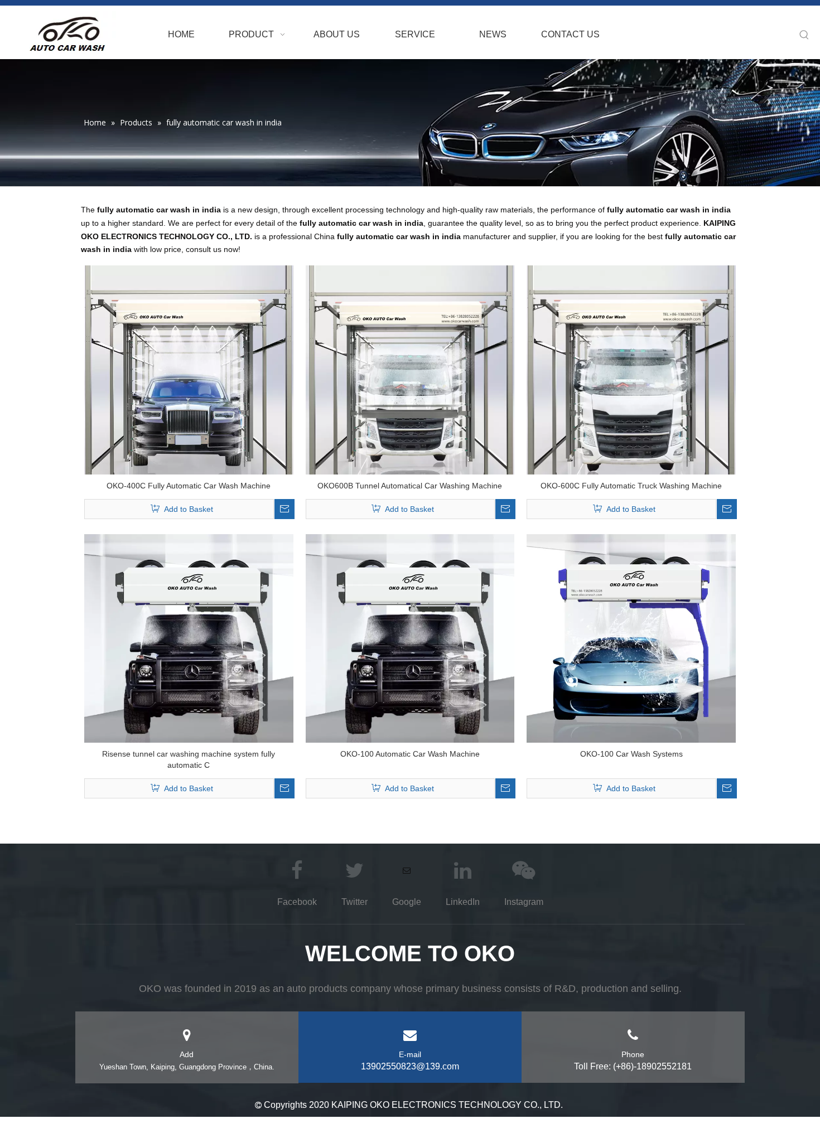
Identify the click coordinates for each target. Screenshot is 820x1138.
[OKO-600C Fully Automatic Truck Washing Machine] (631, 369)
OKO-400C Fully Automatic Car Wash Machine (189, 485)
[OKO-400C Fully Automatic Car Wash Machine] (188, 369)
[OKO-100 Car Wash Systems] (631, 637)
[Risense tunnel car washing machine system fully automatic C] (188, 637)
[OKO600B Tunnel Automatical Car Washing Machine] (410, 369)
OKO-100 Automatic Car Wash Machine (410, 753)
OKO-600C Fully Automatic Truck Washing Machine (631, 485)
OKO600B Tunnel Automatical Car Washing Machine (409, 485)
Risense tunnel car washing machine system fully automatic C (188, 759)
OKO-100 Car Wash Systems (631, 753)
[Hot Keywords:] (804, 35)
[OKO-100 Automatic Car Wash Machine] (410, 637)
